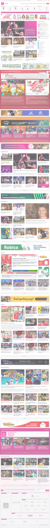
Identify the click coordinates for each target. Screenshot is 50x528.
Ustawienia (23, 256)
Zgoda (15, 256)
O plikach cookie (33, 256)
